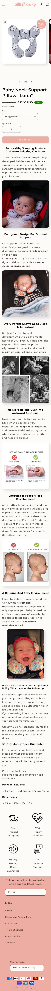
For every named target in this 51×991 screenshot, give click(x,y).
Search (9, 910)
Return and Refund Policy (19, 917)
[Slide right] (31, 82)
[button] (3, 4)
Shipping (10, 106)
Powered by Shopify (31, 988)
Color (4, 111)
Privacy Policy (12, 936)
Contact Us (11, 923)
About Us (10, 942)
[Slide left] (19, 82)
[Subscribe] (42, 892)
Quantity (6, 123)
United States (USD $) (24, 968)
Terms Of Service (14, 930)
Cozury (21, 988)
